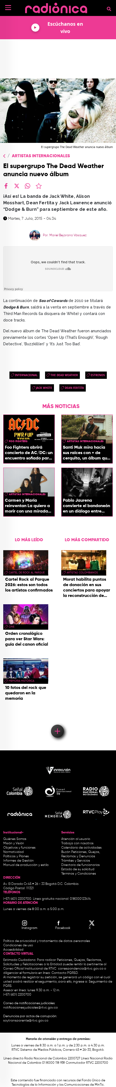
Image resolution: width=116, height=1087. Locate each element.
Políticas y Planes (16, 856)
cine (11, 626)
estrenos (98, 375)
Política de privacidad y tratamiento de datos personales (46, 941)
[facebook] (6, 186)
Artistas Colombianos (82, 572)
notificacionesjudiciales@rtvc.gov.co (30, 1007)
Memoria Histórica (21, 680)
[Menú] (8, 7)
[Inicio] (56, 7)
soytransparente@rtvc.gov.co (25, 1020)
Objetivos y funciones (19, 847)
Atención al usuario (75, 839)
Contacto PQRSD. (65, 973)
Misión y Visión (13, 843)
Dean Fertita (74, 388)
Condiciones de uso (18, 945)
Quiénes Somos (14, 839)
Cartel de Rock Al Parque (27, 572)
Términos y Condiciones (78, 873)
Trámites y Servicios (75, 860)
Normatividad (13, 852)
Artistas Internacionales (41, 156)
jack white (44, 388)
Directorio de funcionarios (80, 865)
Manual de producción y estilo (26, 865)
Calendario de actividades (81, 847)
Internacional (26, 375)
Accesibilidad (13, 949)
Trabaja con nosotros (77, 843)
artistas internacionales (85, 441)
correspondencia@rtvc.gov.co (80, 968)
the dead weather (64, 375)
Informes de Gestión (18, 860)
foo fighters (18, 441)
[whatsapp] (27, 186)
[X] (16, 186)
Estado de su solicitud (77, 869)
